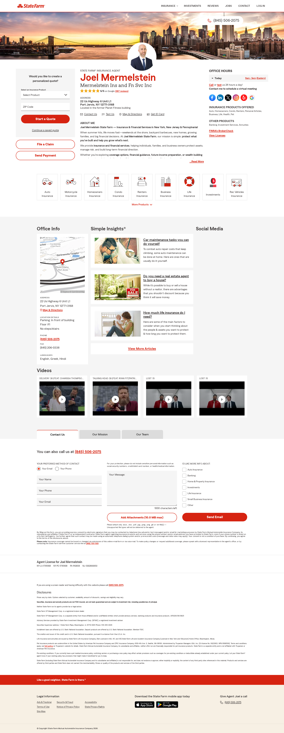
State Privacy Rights (95, 707)
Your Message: (117, 474)
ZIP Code (28, 107)
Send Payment (45, 155)
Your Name (45, 479)
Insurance (168, 6)
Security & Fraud (65, 702)
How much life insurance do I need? (164, 314)
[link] (31, 6)
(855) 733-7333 (92, 543)
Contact (244, 6)
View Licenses (217, 135)
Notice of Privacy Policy (68, 707)
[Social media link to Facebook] (212, 97)
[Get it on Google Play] (167, 704)
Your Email (47, 469)
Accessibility (91, 702)
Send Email (215, 517)
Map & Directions (53, 310)
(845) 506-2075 (49, 339)
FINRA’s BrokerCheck (221, 131)
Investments (192, 6)
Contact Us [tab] (57, 434)
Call (211, 85)
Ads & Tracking (44, 702)
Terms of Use (43, 707)
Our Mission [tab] (100, 434)
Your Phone (65, 469)
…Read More (196, 161)
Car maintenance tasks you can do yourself (166, 241)
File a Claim (45, 144)
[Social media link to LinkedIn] (220, 97)
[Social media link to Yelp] (244, 97)
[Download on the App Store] (144, 704)
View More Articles (142, 348)
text (219, 85)
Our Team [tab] (142, 434)
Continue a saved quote (45, 130)
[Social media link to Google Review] (251, 97)
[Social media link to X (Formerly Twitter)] (228, 97)
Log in (261, 6)
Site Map (41, 711)
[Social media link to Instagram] (236, 97)
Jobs (228, 6)
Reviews (213, 6)
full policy (49, 646)
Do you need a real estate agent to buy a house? (166, 278)
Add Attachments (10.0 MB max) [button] (142, 517)
